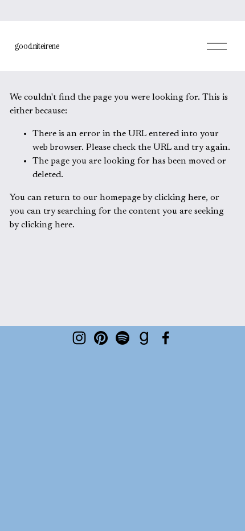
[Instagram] (79, 338)
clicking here (180, 197)
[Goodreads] (144, 338)
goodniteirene (37, 46)
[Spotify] (122, 338)
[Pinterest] (101, 338)
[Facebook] (166, 338)
